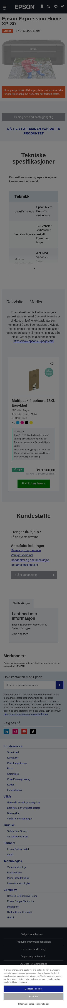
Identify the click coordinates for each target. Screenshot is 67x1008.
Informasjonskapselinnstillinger (33, 1004)
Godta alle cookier (33, 989)
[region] (33, 986)
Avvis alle (33, 996)
